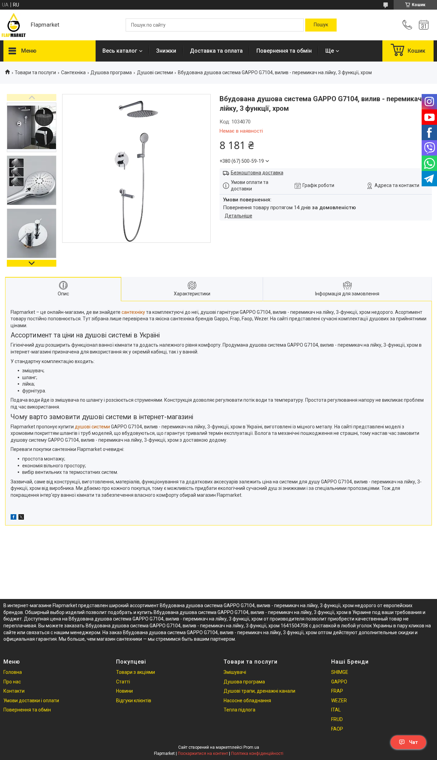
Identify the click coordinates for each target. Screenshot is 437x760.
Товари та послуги (35, 72)
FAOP (337, 729)
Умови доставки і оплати (31, 700)
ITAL (336, 709)
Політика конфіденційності (257, 753)
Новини (124, 691)
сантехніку (133, 312)
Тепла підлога (239, 709)
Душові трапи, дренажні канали (259, 691)
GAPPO (339, 681)
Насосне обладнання (247, 700)
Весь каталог (119, 51)
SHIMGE (339, 672)
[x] (21, 518)
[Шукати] (321, 24)
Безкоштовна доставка (257, 172)
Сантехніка (73, 72)
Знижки (166, 51)
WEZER (339, 700)
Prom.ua (251, 747)
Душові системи (155, 72)
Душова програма (111, 72)
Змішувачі (235, 672)
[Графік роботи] (423, 25)
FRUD (337, 719)
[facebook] (13, 518)
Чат (413, 742)
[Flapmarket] (14, 25)
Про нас (12, 681)
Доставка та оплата (216, 51)
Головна (12, 672)
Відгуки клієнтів (133, 700)
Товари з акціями (135, 672)
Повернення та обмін (284, 51)
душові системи (92, 426)
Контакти (14, 691)
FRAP (337, 691)
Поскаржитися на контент (203, 753)
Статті (123, 681)
